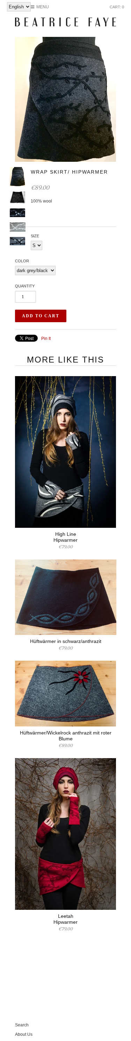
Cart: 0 (117, 7)
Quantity (25, 286)
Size (35, 236)
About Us (23, 1034)
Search (22, 1025)
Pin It (46, 338)
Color (22, 261)
